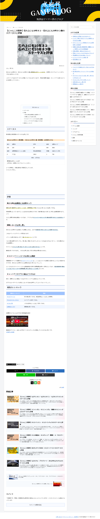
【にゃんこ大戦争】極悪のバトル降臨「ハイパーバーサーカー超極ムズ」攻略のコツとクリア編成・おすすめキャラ (82, 94)
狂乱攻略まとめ (77, 59)
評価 (25, 112)
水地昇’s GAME (10, 332)
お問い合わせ (59, 516)
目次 (33, 107)
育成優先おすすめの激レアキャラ (81, 55)
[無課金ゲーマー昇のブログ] (50, 10)
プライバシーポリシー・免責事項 (70, 516)
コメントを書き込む (35, 505)
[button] (45, 375)
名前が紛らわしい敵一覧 (79, 82)
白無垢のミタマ (11, 306)
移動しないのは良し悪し (31, 116)
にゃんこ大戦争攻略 (12, 364)
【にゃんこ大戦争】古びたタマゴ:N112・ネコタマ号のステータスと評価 (82, 100)
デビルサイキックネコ (13, 300)
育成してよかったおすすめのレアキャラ (83, 53)
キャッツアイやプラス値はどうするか (34, 121)
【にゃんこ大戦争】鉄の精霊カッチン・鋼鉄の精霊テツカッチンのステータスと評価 (82, 110)
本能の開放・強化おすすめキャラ (81, 51)
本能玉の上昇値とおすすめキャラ (81, 36)
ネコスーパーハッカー (27, 260)
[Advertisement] (35, 93)
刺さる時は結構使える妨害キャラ (33, 114)
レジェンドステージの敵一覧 (80, 57)
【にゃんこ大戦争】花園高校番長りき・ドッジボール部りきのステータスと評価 (82, 105)
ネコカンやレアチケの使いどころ (81, 79)
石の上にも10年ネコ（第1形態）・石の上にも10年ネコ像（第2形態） (25, 140)
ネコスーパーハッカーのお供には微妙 (34, 118)
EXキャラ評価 (21, 364)
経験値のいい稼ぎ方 (78, 84)
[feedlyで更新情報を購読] (35, 382)
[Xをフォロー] (32, 382)
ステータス (26, 110)
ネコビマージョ (11, 296)
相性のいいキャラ (28, 123)
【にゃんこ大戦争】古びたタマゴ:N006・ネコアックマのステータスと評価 (82, 115)
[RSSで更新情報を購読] (38, 382)
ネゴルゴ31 (10, 303)
